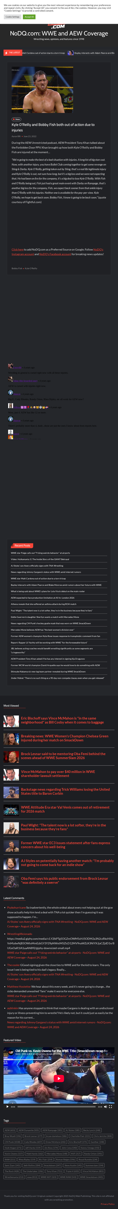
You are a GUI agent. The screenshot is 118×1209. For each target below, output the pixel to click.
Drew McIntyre (56, 1142)
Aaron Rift (16, 136)
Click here (18, 249)
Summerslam (94, 1165)
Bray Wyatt (13, 1136)
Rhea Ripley (27, 1159)
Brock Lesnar (33, 1136)
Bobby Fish (17, 268)
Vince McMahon (93, 1171)
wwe (32, 1177)
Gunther (97, 1142)
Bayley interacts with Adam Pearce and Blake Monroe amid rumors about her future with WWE (56, 585)
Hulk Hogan (13, 1147)
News (17, 119)
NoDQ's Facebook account (55, 254)
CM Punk (12, 1142)
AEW (10, 1130)
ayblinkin (12, 1008)
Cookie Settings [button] (13, 17)
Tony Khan (54, 1171)
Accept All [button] (29, 17)
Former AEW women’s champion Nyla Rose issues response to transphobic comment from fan (55, 636)
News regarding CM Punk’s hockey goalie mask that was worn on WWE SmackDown (51, 623)
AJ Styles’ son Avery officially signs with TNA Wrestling (37, 565)
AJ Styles (73, 1130)
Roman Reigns (65, 1159)
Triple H (72, 1171)
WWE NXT (48, 1177)
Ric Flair (45, 1159)
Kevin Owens (14, 1153)
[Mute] (105, 1106)
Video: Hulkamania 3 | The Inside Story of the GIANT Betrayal (40, 559)
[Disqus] (59, 400)
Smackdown (52, 1165)
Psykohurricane (16, 907)
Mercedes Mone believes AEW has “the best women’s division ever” (42, 629)
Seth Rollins (32, 1165)
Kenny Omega (90, 1147)
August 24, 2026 (30, 926)
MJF (76, 1153)
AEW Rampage (52, 1130)
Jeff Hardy (33, 1147)
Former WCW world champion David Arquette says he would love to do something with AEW (55, 665)
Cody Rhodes (33, 1142)
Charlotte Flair (80, 1136)
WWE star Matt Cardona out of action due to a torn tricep (38, 578)
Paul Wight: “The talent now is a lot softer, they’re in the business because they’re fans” (51, 610)
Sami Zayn (12, 1165)
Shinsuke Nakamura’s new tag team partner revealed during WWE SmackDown (48, 671)
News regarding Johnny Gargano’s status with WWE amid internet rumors (46, 572)
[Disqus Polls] (59, 318)
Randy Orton (93, 1153)
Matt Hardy (34, 1153)
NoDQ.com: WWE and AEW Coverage (59, 33)
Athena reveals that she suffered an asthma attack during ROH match (43, 604)
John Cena (69, 1147)
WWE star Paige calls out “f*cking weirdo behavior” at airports (40, 553)
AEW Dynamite (29, 1130)
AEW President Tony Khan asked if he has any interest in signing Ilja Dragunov (48, 658)
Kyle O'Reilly (31, 268)
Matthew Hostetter (19, 986)
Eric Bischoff (78, 1142)
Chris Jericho (103, 1136)
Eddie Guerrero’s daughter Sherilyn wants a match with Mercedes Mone (45, 617)
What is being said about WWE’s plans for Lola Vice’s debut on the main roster (48, 591)
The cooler (13, 965)
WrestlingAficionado (19, 934)
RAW (10, 1159)
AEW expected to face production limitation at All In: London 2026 (42, 597)
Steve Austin (73, 1165)
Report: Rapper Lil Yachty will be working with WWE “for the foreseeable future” (49, 642)
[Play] (7, 1106)
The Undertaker (33, 1171)
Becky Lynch (91, 1130)
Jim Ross (51, 1147)
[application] (59, 1078)
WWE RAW (68, 1177)
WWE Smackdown (91, 1177)
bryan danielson (56, 1136)
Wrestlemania (14, 1177)
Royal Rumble (88, 1159)
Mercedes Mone (57, 1153)
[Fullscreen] (110, 1106)
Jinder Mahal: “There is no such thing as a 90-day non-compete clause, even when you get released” (57, 678)
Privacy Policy (107, 1204)
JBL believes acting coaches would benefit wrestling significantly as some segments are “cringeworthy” (52, 650)
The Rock (12, 1171)
